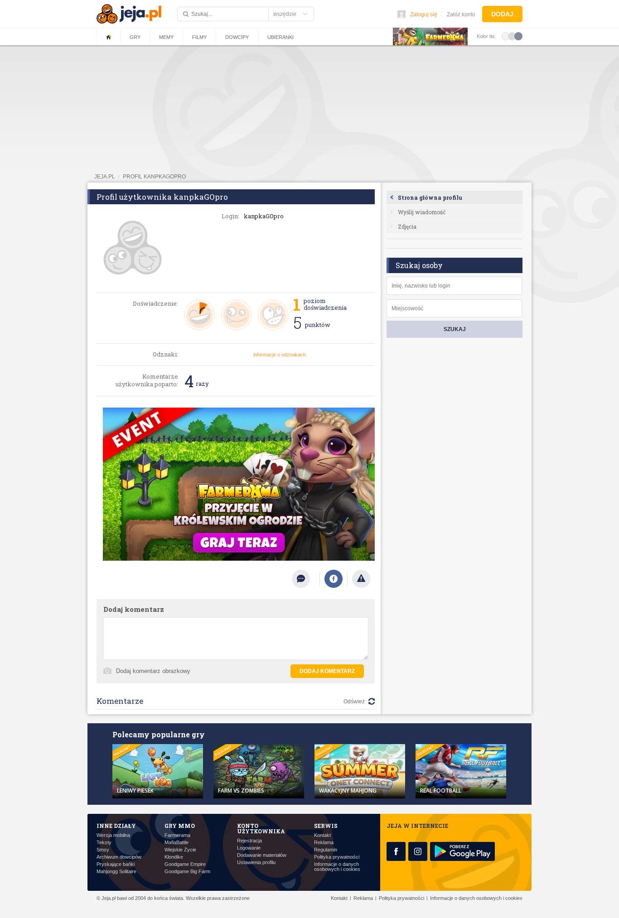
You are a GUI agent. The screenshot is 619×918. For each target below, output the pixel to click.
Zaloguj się (423, 14)
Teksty (104, 842)
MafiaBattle (176, 842)
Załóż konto (461, 14)
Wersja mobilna (113, 835)
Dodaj (502, 14)
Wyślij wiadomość (421, 212)
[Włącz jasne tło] (506, 35)
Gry (135, 37)
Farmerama (177, 835)
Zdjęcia (407, 226)
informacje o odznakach (279, 354)
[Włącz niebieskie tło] (518, 35)
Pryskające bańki (116, 864)
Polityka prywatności (336, 857)
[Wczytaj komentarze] (305, 579)
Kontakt (322, 835)
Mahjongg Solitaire (116, 871)
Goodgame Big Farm (187, 871)
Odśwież (354, 701)
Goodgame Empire (185, 864)
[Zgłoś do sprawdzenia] (361, 579)
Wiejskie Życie (180, 849)
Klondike (173, 857)
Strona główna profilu (430, 197)
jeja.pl (104, 176)
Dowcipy (237, 37)
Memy (166, 37)
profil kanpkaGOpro (154, 176)
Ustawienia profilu (256, 862)
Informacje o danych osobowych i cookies (337, 867)
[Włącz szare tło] (512, 35)
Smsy (103, 849)
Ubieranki (280, 37)
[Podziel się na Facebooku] (333, 579)
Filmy (199, 37)
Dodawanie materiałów (261, 855)
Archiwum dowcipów (119, 857)
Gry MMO (179, 825)
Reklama (324, 842)
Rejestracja (249, 840)
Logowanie (249, 848)
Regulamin (325, 849)
